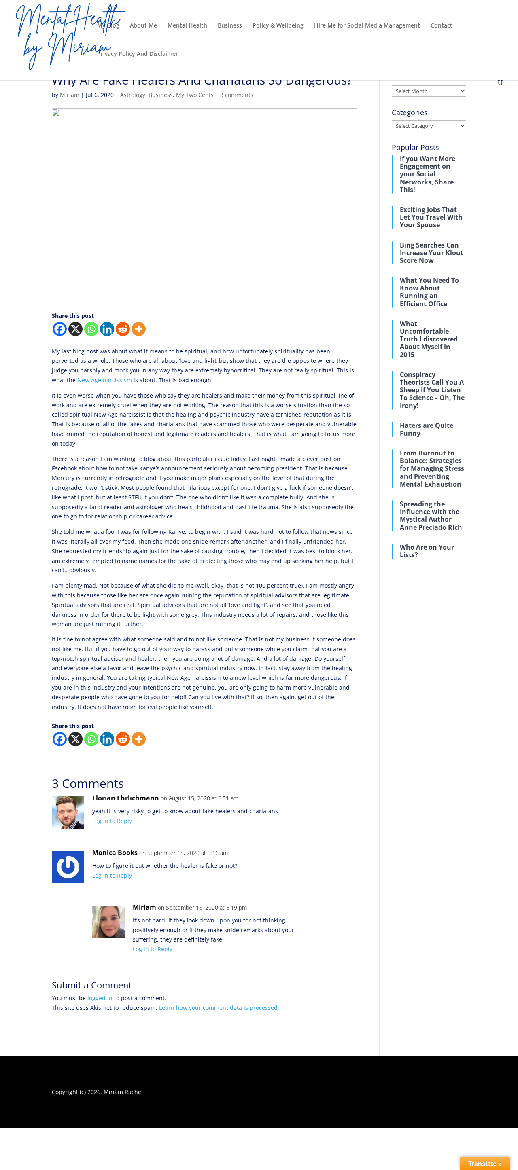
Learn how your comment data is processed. (219, 1007)
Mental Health (187, 26)
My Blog (108, 26)
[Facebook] (60, 329)
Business (230, 26)
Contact (441, 26)
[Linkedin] (107, 329)
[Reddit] (123, 329)
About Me (143, 26)
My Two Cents (195, 95)
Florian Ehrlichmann (125, 797)
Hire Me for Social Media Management (367, 26)
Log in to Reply (112, 821)
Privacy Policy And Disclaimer (137, 54)
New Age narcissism (104, 380)
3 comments (236, 95)
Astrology (132, 95)
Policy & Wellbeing (278, 26)
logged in (100, 998)
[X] (75, 329)
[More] (139, 329)
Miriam (69, 95)
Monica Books (115, 852)
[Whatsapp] (91, 329)
